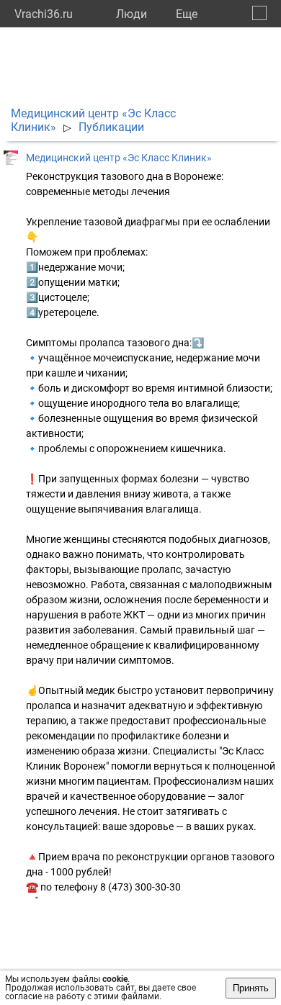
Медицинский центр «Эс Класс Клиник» (119, 157)
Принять (251, 988)
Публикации (111, 127)
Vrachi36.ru (43, 14)
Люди (131, 14)
